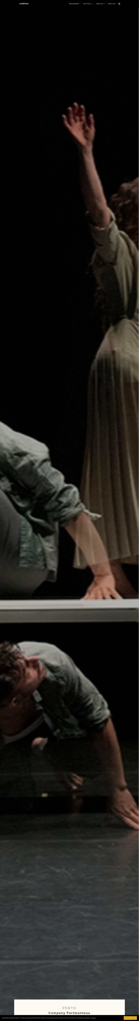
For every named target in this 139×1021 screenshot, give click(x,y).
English (112, 4)
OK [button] (130, 1018)
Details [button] (94, 1018)
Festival (87, 4)
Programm (74, 4)
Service (100, 4)
